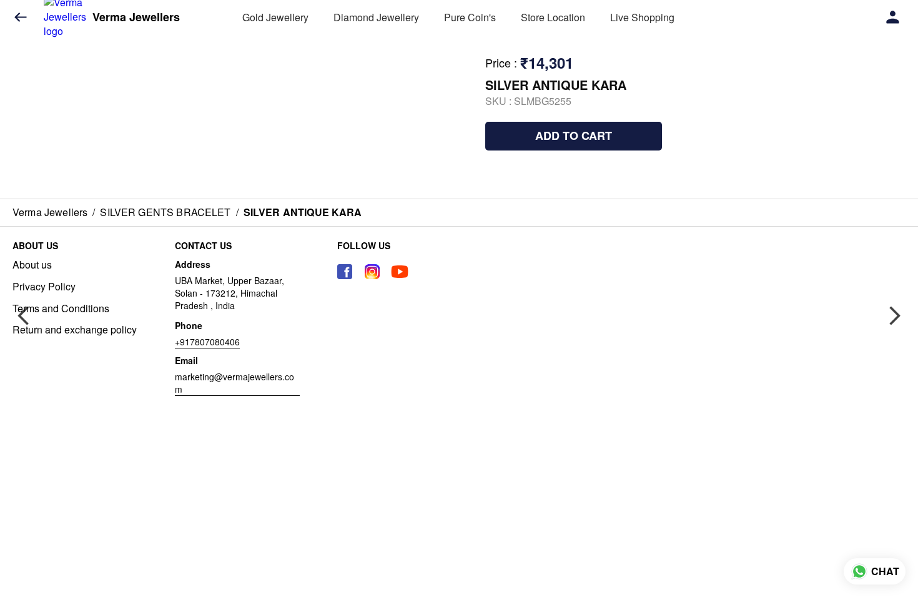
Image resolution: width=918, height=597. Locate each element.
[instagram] (372, 272)
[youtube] (400, 272)
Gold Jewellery (275, 17)
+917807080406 (207, 341)
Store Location (553, 17)
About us (32, 265)
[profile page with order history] (893, 17)
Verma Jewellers (136, 17)
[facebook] (345, 272)
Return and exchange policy (74, 330)
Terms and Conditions (60, 308)
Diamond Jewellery (376, 17)
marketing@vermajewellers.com (234, 382)
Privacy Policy (44, 287)
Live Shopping (642, 17)
